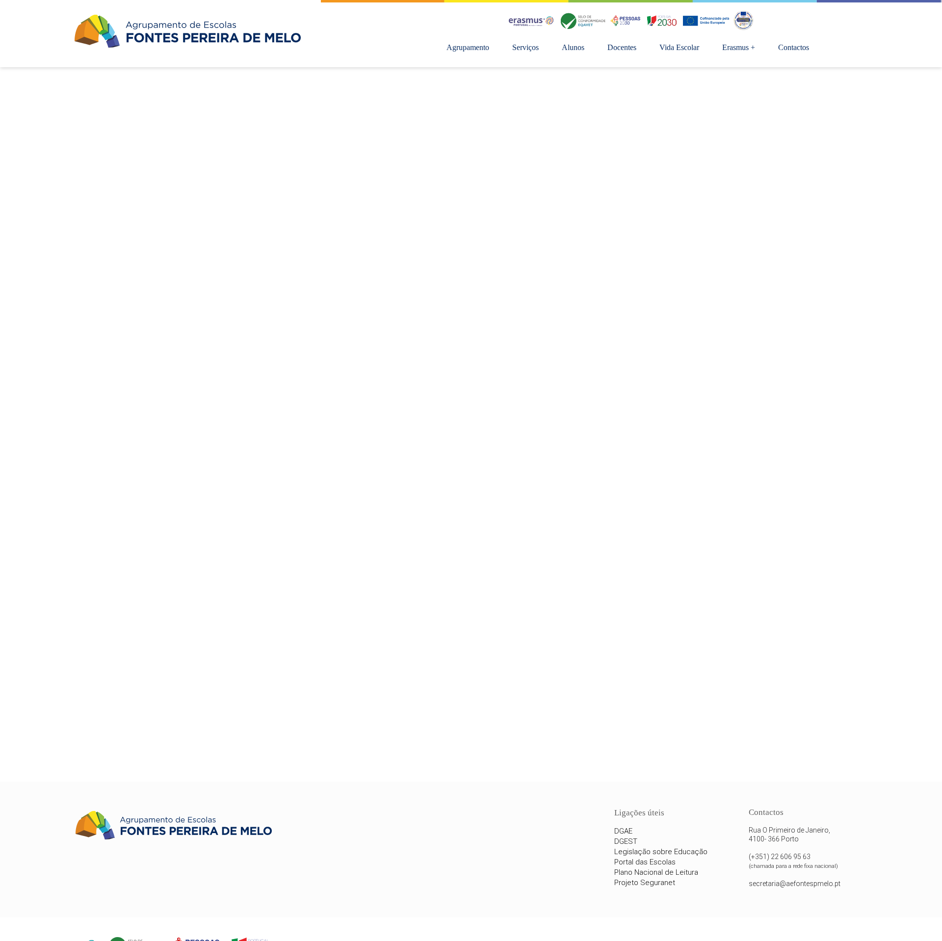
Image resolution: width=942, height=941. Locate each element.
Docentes (621, 47)
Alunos (573, 47)
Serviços (525, 47)
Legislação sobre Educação (660, 851)
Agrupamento (467, 47)
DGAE (623, 831)
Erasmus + (738, 47)
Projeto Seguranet (644, 882)
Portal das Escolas (645, 862)
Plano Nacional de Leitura (656, 872)
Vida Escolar (679, 47)
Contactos (793, 47)
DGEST (625, 841)
